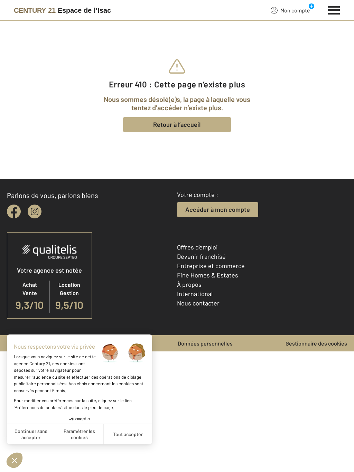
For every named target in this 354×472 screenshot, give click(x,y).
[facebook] (14, 211)
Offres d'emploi (197, 247)
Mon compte (295, 10)
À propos (189, 284)
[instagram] (34, 211)
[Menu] (334, 9)
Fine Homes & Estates (207, 275)
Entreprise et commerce (211, 266)
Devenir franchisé (201, 256)
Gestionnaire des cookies (316, 343)
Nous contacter (198, 303)
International (195, 294)
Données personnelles (205, 343)
